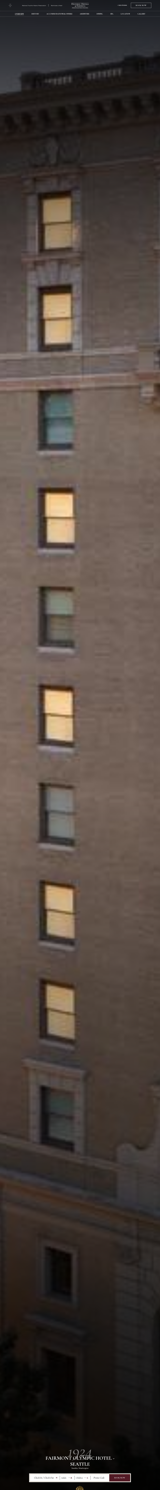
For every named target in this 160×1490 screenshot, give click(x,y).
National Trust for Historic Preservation (34, 5)
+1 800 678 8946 (122, 5)
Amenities (84, 14)
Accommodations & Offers (59, 14)
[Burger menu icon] (10, 5)
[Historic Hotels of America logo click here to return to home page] (80, 6)
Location (125, 14)
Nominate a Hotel (56, 5)
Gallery (141, 14)
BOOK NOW (141, 5)
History (35, 14)
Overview (19, 14)
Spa (111, 14)
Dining (100, 14)
